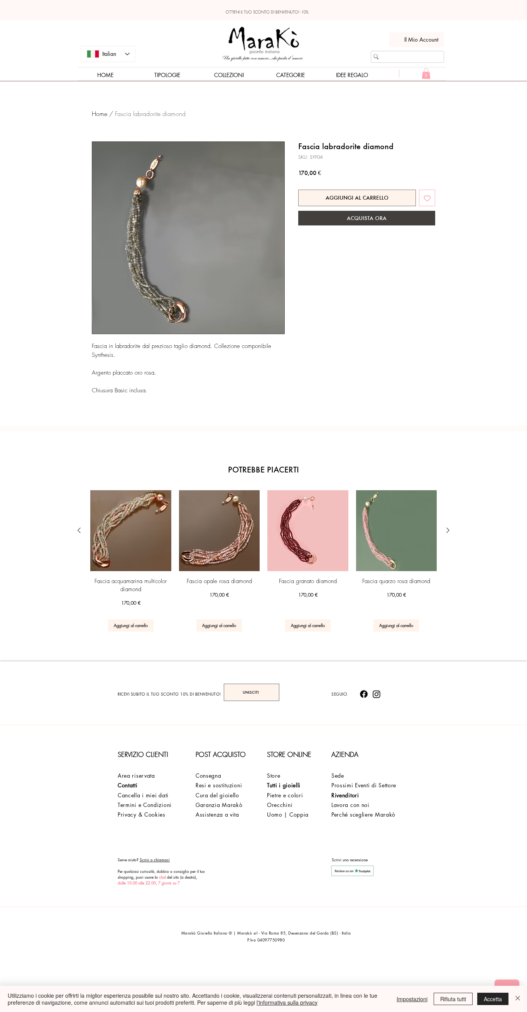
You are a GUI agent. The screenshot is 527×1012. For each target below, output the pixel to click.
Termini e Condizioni (145, 805)
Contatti (128, 785)
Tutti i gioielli (284, 785)
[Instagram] (377, 694)
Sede (337, 775)
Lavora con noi (350, 805)
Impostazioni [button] (412, 999)
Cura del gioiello (217, 795)
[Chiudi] (517, 999)
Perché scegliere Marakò (363, 814)
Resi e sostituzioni (219, 785)
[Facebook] (364, 694)
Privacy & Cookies (142, 814)
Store (273, 775)
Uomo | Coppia (288, 814)
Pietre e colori (285, 795)
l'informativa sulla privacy (287, 1002)
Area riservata (136, 775)
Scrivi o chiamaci (155, 859)
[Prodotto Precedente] (79, 530)
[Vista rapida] (130, 530)
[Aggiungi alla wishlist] (427, 198)
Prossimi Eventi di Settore (363, 785)
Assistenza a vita (217, 814)
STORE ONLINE (289, 754)
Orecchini (279, 805)
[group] (263, 561)
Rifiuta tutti (453, 999)
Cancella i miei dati (143, 795)
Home (99, 113)
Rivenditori (345, 795)
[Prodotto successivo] (448, 530)
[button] (426, 73)
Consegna (208, 775)
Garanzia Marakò (219, 805)
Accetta (493, 999)
